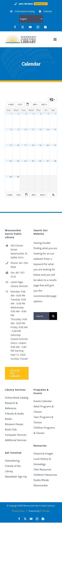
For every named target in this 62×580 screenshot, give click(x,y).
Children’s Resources (45, 474)
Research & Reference (11, 405)
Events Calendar (43, 401)
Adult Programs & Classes (44, 409)
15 (11, 145)
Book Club (11, 429)
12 (40, 129)
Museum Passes (14, 424)
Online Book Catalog (16, 397)
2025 (11, 104)
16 (18, 145)
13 (48, 129)
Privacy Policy (18, 511)
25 (33, 161)
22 (11, 161)
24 (25, 161)
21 (55, 145)
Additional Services (15, 440)
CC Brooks (44, 511)
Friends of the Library (13, 468)
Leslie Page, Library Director (19, 284)
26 (40, 161)
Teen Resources (42, 469)
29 (11, 176)
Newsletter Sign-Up (16, 476)
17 (25, 145)
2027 (43, 104)
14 (55, 129)
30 (18, 176)
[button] (53, 195)
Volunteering (12, 460)
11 (33, 129)
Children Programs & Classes (44, 430)
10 (25, 129)
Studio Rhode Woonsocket (41, 482)
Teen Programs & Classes (43, 419)
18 (33, 145)
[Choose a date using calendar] (27, 104)
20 (48, 145)
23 (18, 161)
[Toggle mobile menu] (55, 39)
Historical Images (43, 453)
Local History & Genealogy (42, 461)
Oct (20, 104)
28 (55, 161)
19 (40, 145)
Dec (35, 104)
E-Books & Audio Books (14, 416)
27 (48, 161)
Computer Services (15, 434)
